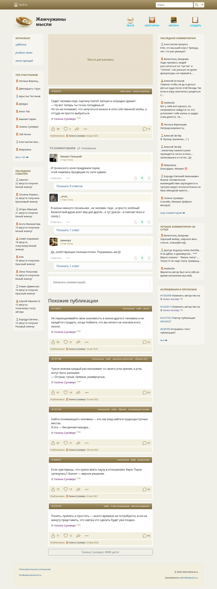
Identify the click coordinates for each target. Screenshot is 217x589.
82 (58, 442)
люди (138, 308)
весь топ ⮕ (21, 157)
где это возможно (140, 506)
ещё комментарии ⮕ (172, 212)
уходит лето (23, 52)
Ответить (56, 178)
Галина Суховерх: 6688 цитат (100, 552)
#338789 (165, 329)
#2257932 (165, 317)
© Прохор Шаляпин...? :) (174, 139)
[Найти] (197, 4)
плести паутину (141, 91)
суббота (20, 44)
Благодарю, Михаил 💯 (173, 168)
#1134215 (56, 308)
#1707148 (56, 409)
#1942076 (56, 91)
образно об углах (143, 359)
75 (58, 489)
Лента (130, 19)
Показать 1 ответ (67, 230)
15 (70, 489)
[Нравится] (53, 129)
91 (58, 392)
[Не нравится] (149, 178)
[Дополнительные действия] (85, 129)
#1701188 (56, 359)
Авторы (174, 19)
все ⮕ (163, 340)
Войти (23, 5)
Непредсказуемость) (172, 128)
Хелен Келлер (171, 299)
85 (58, 342)
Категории (152, 19)
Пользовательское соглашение (35, 569)
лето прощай (24, 61)
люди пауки (125, 91)
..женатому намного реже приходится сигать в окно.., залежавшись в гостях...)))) (176, 154)
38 (58, 128)
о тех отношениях (120, 506)
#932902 (165, 321)
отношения (128, 308)
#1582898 (165, 295)
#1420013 (165, 306)
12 (70, 535)
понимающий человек (138, 409)
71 (58, 535)
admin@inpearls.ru (189, 577)
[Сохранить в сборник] (65, 129)
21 (70, 342)
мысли (146, 308)
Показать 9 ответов (69, 186)
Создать (195, 19)
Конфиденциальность (30, 575)
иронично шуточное (123, 359)
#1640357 (56, 459)
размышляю (143, 459)
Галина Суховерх (65, 118)
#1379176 (56, 506)
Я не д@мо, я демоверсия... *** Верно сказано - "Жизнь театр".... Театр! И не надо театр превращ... (180, 257)
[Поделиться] (77, 129)
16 (70, 392)
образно (122, 409)
